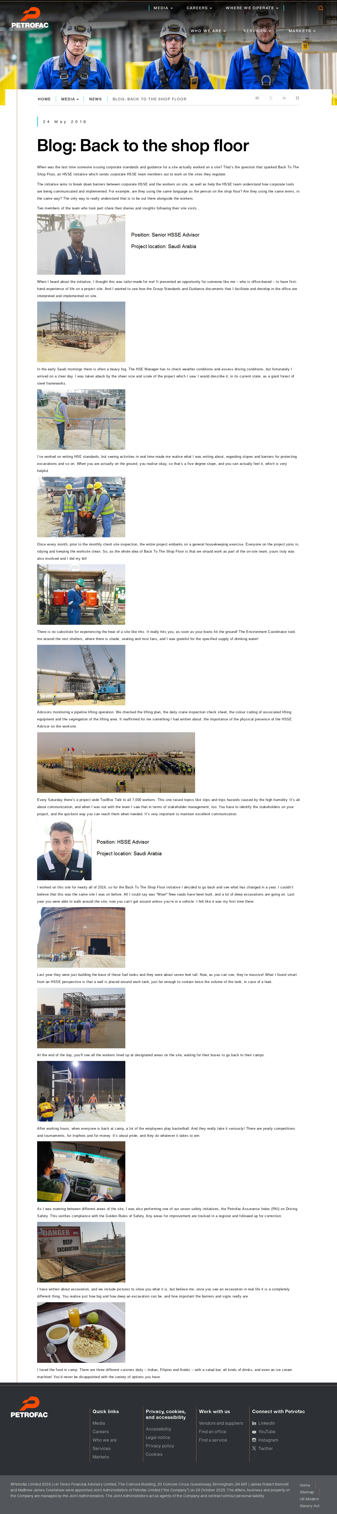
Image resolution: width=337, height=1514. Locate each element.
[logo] (35, 19)
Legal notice (158, 1437)
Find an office (212, 1431)
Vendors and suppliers (221, 1423)
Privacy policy (160, 1446)
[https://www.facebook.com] (297, 98)
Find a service (213, 1440)
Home (44, 99)
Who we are (206, 30)
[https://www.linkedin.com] (285, 98)
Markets (300, 30)
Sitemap (307, 1492)
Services (255, 30)
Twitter (266, 1448)
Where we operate (250, 8)
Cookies (154, 1454)
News (95, 99)
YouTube (267, 1431)
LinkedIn (267, 1423)
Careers (197, 8)
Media (161, 8)
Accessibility (158, 1429)
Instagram (268, 1440)
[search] (320, 9)
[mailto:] (257, 98)
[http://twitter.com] (271, 98)
